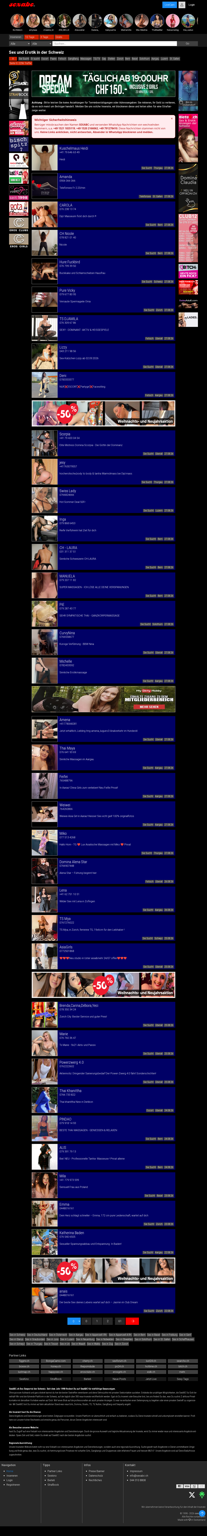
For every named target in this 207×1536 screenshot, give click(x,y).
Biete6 (87, 1379)
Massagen (86, 58)
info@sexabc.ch (139, 1475)
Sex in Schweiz (17, 1334)
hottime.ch (151, 1366)
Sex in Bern (139, 1334)
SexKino (24, 1379)
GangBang (73, 58)
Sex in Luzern (67, 1339)
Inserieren (12, 1475)
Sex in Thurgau (34, 1343)
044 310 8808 (138, 1480)
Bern (127, 58)
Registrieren (13, 1484)
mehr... (182, 1371)
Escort (45, 58)
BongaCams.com (56, 1360)
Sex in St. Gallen (162, 1339)
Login (9, 1480)
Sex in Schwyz (17, 1343)
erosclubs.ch (87, 1371)
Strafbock (53, 1484)
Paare (53, 58)
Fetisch (62, 58)
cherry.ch (87, 1360)
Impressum (136, 1471)
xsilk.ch (151, 1371)
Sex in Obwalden (124, 1339)
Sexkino (52, 1475)
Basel (135, 58)
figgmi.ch (24, 1360)
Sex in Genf (185, 1334)
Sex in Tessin (51, 1343)
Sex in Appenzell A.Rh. (120, 1334)
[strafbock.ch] (18, 95)
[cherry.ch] (18, 128)
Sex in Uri (65, 1343)
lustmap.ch (24, 1371)
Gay (104, 58)
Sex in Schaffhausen (183, 1339)
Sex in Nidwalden (105, 1339)
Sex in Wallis (93, 1343)
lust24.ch (151, 1360)
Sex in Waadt (78, 1343)
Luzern (164, 58)
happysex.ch (56, 1371)
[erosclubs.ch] (18, 225)
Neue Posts (119, 1379)
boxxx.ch (24, 1366)
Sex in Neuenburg (85, 1339)
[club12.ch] (188, 238)
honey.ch (56, 1366)
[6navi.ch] (18, 160)
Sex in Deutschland (37, 1334)
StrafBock (56, 1379)
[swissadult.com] (188, 303)
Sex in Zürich (121, 1343)
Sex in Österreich (58, 1334)
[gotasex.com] (18, 208)
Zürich (120, 58)
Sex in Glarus (16, 1339)
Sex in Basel (153, 1334)
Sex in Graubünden (35, 1339)
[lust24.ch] (18, 176)
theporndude (87, 1366)
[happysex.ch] (18, 192)
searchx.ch (183, 1360)
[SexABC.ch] (22, 5)
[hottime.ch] (188, 287)
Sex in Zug (107, 1343)
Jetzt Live (151, 1379)
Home (9, 1471)
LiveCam (169, 4)
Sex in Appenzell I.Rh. (96, 1334)
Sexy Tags (183, 1379)
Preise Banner (96, 1471)
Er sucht (35, 58)
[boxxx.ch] (18, 144)
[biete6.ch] (188, 138)
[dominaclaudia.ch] (188, 188)
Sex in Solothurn (143, 1339)
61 (120, 1321)
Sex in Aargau (76, 1334)
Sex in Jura (52, 1339)
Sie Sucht (24, 58)
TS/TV (96, 58)
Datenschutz (96, 1475)
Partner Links (55, 1471)
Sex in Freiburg (169, 1334)
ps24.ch (119, 1366)
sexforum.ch (119, 1360)
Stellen (111, 58)
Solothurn (145, 58)
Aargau (155, 58)
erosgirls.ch (119, 1371)
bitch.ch (183, 1366)
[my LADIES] (188, 319)
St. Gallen (175, 58)
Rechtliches (95, 1480)
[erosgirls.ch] (18, 241)
